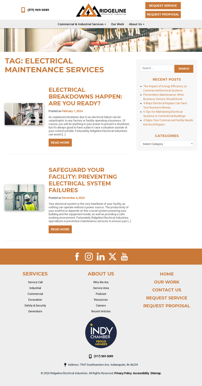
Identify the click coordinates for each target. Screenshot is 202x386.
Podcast (101, 293)
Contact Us (166, 289)
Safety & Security (35, 305)
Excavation (35, 299)
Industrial (35, 288)
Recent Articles (101, 311)
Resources (101, 299)
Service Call (35, 282)
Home (167, 274)
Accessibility (141, 373)
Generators (35, 311)
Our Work (117, 24)
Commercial (35, 293)
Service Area (101, 288)
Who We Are (101, 282)
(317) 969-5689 (38, 10)
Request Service (163, 5)
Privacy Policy (123, 373)
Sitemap (155, 373)
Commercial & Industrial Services (81, 24)
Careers (101, 305)
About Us (135, 24)
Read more (60, 142)
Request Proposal (163, 14)
